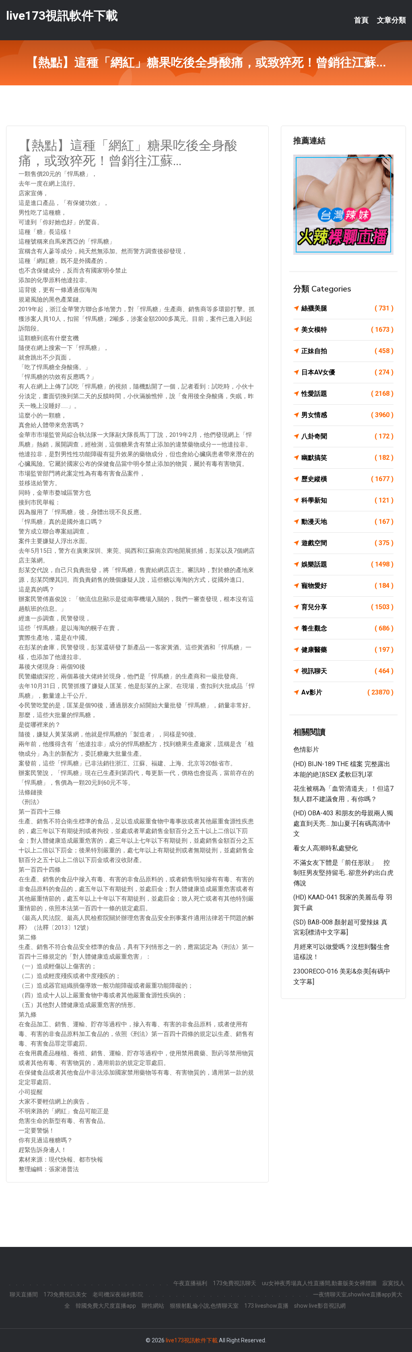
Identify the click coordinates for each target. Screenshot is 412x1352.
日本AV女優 (347, 372)
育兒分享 (347, 607)
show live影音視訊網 (320, 1305)
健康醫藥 (347, 649)
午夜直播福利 (190, 1283)
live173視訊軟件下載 (62, 15)
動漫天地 (347, 521)
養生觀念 (347, 628)
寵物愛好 (347, 585)
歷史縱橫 (347, 479)
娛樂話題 (347, 564)
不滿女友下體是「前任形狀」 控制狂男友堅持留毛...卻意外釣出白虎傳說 (343, 873)
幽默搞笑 (347, 457)
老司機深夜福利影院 (118, 1294)
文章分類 (391, 20)
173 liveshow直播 (266, 1305)
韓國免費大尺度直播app (106, 1305)
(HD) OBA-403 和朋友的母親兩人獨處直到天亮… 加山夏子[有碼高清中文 (343, 823)
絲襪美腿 (347, 308)
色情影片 (306, 749)
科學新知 (347, 500)
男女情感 (347, 415)
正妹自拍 (347, 351)
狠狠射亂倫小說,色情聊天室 (204, 1305)
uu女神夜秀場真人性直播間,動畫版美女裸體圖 (319, 1283)
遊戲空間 (347, 543)
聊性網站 (153, 1305)
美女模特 (347, 329)
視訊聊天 (347, 671)
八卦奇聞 (347, 436)
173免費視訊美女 (65, 1294)
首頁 (361, 20)
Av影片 (347, 692)
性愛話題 (347, 393)
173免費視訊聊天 (234, 1283)
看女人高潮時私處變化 (325, 848)
